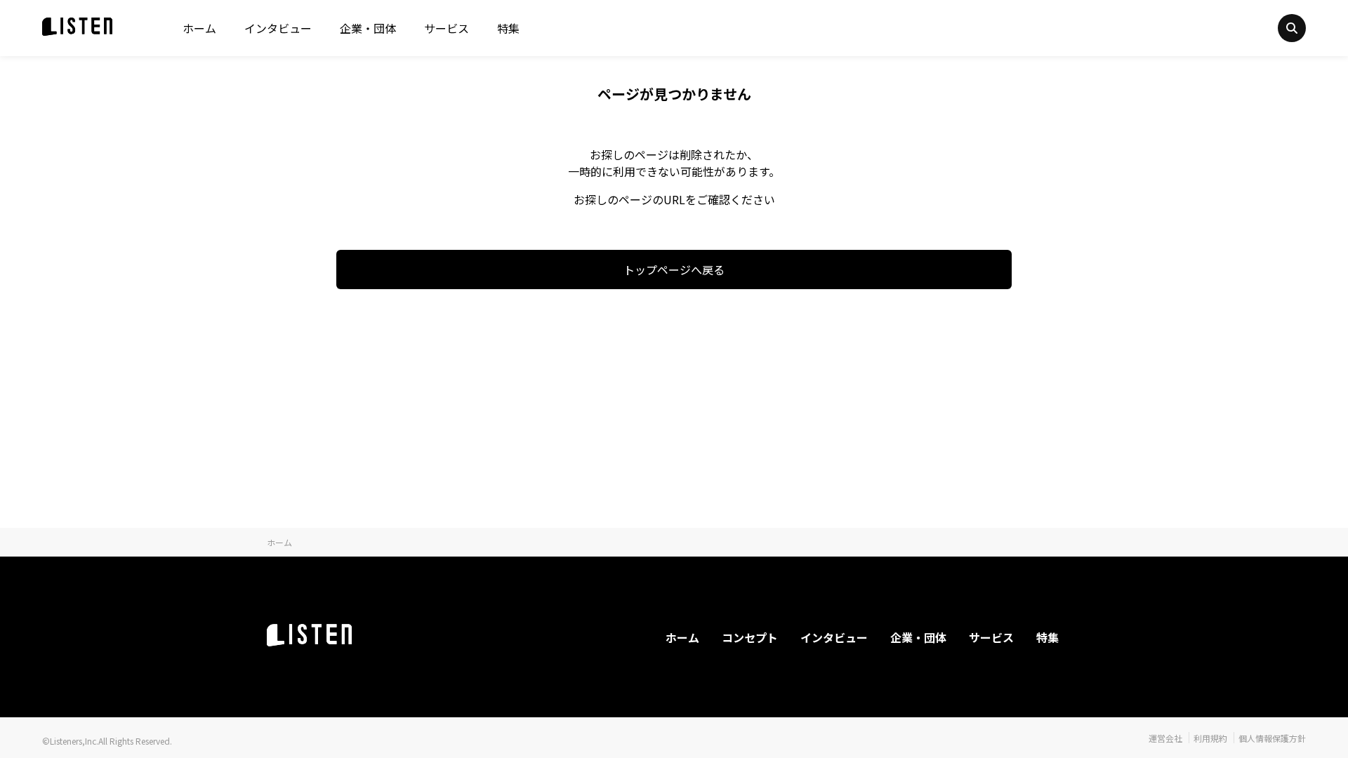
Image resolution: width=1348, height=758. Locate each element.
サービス (446, 28)
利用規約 (1210, 738)
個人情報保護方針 (1272, 738)
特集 (508, 28)
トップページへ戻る (674, 269)
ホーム (199, 28)
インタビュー (278, 28)
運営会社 (1165, 738)
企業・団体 (368, 28)
